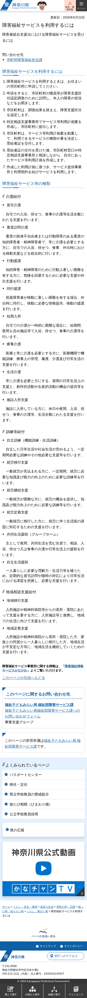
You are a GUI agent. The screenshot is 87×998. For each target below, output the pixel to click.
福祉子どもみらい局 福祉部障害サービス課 (39, 705)
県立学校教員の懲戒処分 (29, 794)
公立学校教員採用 (24, 814)
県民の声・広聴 (65, 906)
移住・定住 (18, 784)
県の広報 (17, 830)
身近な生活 (47, 906)
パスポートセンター (26, 775)
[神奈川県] (12, 956)
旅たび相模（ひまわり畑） (31, 804)
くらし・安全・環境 (25, 906)
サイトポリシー (73, 946)
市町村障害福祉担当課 (24, 60)
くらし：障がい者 (37, 911)
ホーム (6, 906)
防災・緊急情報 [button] (69, 8)
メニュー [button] (81, 8)
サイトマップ (48, 946)
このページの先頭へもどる (23, 678)
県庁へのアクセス (66, 956)
